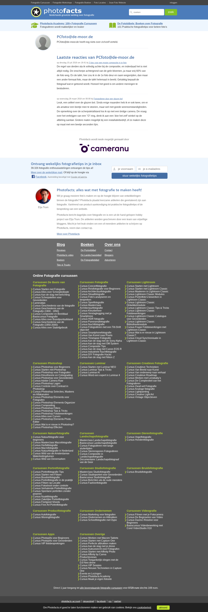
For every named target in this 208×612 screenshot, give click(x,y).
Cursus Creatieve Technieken (143, 367)
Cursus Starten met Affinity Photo (97, 551)
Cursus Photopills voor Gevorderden (52, 540)
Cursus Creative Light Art (140, 394)
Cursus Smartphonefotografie (95, 332)
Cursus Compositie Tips (93, 346)
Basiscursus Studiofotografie (95, 477)
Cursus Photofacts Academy (95, 576)
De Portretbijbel (88, 250)
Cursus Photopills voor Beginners (51, 538)
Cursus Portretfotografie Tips (48, 472)
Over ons (112, 244)
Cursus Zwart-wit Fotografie (142, 386)
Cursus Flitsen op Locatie (46, 483)
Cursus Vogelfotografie (139, 437)
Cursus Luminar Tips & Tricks (95, 369)
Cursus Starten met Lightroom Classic (147, 288)
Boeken (60, 260)
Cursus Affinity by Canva (93, 554)
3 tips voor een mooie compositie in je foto (108, 63)
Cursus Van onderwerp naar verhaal (146, 372)
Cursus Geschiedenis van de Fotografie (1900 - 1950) (48, 309)
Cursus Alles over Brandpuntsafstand (53, 319)
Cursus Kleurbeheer (91, 310)
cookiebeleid (144, 607)
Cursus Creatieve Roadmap (142, 375)
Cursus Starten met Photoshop (49, 369)
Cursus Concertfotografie (93, 286)
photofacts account (70, 601)
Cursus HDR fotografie (92, 319)
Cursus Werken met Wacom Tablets (99, 538)
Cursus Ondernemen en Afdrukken (98, 517)
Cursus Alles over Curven (46, 416)
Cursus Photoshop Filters (46, 408)
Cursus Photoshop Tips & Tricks (50, 411)
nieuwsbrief (88, 601)
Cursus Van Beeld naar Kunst (143, 369)
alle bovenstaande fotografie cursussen (101, 588)
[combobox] (146, 12)
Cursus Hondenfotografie (140, 439)
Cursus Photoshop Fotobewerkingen (52, 413)
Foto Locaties (100, 3)
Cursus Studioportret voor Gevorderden (101, 474)
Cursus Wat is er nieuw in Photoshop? (53, 424)
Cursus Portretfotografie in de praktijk (53, 480)
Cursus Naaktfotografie (45, 496)
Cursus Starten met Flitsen (47, 474)
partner (117, 601)
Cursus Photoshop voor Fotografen (52, 372)
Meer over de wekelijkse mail (46, 172)
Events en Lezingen (90, 573)
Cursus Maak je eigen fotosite (96, 579)
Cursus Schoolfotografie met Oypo (98, 520)
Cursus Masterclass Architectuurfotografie (91, 306)
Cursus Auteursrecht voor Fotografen (99, 549)
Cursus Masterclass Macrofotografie (52, 442)
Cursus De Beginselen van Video (145, 517)
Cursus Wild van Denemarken (49, 459)
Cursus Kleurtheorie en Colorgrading (53, 375)
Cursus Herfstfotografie (45, 445)
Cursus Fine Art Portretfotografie (50, 504)
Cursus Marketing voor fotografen (98, 514)
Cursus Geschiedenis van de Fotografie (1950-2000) (48, 323)
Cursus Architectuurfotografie (95, 291)
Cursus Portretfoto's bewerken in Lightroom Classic (144, 298)
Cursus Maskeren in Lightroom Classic (147, 291)
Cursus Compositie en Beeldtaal (50, 314)
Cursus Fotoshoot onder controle (50, 485)
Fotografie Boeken (83, 3)
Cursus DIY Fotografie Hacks (95, 354)
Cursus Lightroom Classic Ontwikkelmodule (141, 303)
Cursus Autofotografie (44, 514)
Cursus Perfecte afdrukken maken (98, 543)
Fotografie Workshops (62, 3)
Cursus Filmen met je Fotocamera (145, 514)
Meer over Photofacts (68, 234)
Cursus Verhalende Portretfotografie (52, 488)
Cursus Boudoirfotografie (46, 477)
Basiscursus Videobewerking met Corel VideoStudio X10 (145, 526)
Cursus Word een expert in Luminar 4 (100, 375)
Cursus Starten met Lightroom (143, 286)
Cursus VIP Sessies (90, 565)
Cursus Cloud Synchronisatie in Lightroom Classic (144, 339)
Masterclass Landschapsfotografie (98, 440)
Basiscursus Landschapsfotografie (98, 443)
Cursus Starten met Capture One (97, 540)
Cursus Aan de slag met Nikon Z (97, 357)
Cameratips (39, 303)
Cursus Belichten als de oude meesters (101, 480)
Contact (108, 250)
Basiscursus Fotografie (45, 316)
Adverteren (110, 260)
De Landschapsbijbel (91, 255)
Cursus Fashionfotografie (93, 483)
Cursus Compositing (44, 405)
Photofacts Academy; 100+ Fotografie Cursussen (68, 23)
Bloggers (109, 255)
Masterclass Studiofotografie (95, 472)
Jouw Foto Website (117, 3)
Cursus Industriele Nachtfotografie (98, 351)
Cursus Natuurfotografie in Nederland (53, 450)
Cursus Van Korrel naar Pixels (96, 335)
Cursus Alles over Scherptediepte (51, 292)
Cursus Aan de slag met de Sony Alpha (101, 340)
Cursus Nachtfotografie (92, 324)
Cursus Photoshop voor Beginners (51, 367)
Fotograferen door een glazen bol (108, 99)
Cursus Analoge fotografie (141, 389)
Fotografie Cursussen (40, 3)
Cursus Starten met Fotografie (49, 289)
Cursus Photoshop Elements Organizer (54, 402)
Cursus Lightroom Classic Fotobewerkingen (141, 312)
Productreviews (88, 557)
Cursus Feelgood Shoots (46, 502)
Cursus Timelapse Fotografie (95, 338)
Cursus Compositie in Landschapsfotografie (91, 455)
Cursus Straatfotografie (92, 294)
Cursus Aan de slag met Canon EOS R (101, 349)
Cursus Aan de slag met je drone (97, 546)
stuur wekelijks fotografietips (139, 175)
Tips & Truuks (64, 265)
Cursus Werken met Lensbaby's (144, 378)
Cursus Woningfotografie (46, 517)
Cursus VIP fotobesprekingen (49, 543)
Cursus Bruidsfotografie (139, 472)
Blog (61, 244)
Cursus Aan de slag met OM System (99, 343)
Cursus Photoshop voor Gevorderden (53, 378)
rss (110, 601)
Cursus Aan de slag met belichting (51, 294)
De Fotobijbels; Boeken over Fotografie (140, 23)
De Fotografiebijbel (90, 260)
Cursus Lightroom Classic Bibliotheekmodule (141, 323)
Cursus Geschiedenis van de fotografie (54, 305)
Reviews (61, 250)
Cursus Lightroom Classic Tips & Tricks (148, 308)
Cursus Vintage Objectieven (142, 397)
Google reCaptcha (79, 177)
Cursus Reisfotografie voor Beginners (100, 288)
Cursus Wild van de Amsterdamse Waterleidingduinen (51, 454)
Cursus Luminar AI (90, 372)
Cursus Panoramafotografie (94, 321)
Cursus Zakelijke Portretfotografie (51, 499)
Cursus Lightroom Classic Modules (145, 294)
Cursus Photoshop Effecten (47, 427)
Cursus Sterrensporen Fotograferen (99, 451)
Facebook (41, 177)
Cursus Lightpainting (138, 391)
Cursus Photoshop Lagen (46, 383)
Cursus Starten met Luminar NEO (98, 367)
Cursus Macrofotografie (45, 448)
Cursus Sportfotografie (92, 302)
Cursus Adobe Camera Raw (48, 380)
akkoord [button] (163, 607)
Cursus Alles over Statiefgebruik (50, 327)
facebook (101, 601)
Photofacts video (65, 255)
